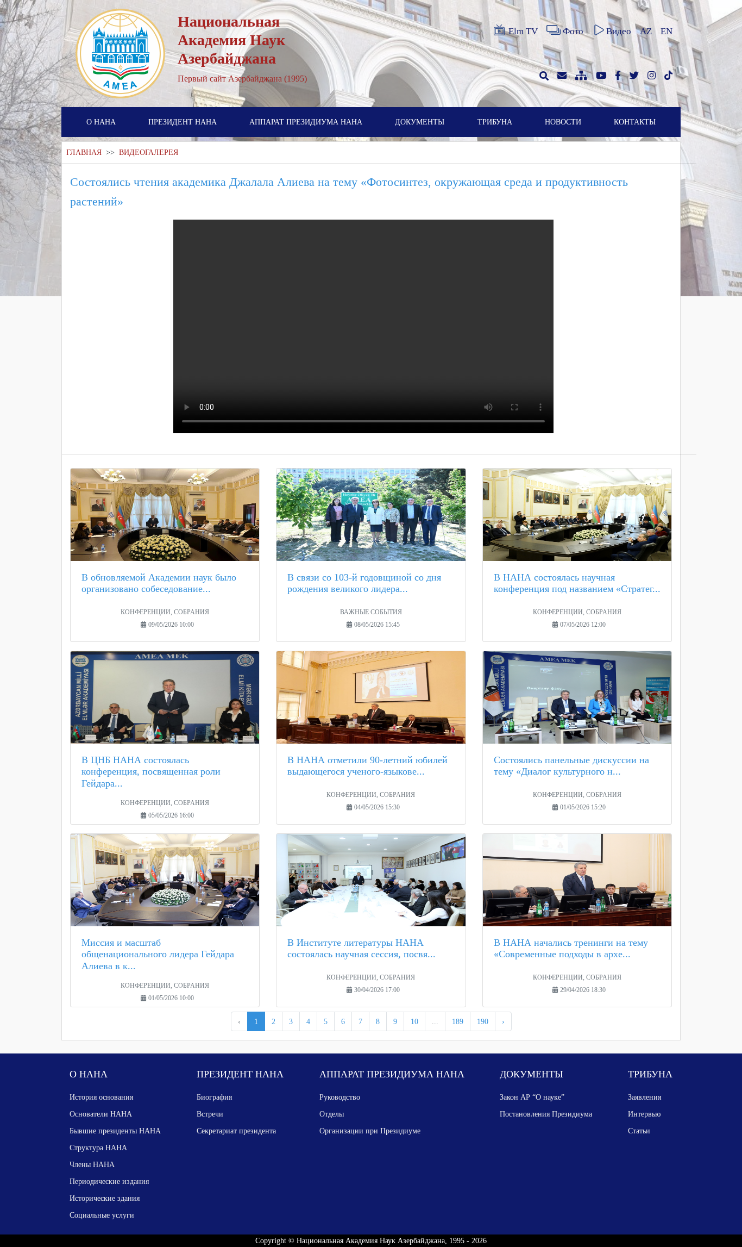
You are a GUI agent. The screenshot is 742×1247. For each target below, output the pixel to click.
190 (482, 1021)
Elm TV (523, 31)
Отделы (331, 1113)
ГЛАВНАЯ (84, 152)
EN (666, 31)
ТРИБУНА (494, 121)
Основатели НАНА (101, 1113)
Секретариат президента (236, 1130)
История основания (101, 1097)
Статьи (639, 1130)
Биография (214, 1097)
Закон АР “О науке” (532, 1097)
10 (414, 1021)
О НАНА (101, 121)
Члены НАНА (92, 1164)
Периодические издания (109, 1181)
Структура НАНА (98, 1147)
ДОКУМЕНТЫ (419, 121)
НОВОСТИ (563, 121)
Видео (618, 31)
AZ (646, 31)
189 (457, 1021)
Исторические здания (105, 1198)
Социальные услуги (102, 1215)
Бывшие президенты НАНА (115, 1130)
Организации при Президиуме (369, 1130)
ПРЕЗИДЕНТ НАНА (182, 121)
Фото (573, 31)
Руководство (339, 1097)
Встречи (210, 1113)
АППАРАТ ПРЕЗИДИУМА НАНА (305, 121)
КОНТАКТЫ (635, 121)
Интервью (644, 1113)
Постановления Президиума (546, 1113)
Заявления (644, 1097)
